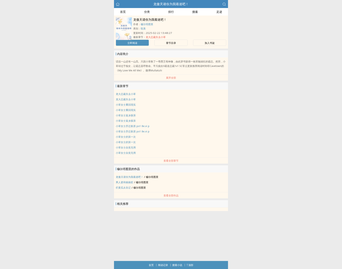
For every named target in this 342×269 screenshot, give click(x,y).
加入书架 (210, 43)
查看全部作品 (171, 195)
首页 (123, 12)
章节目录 (171, 43)
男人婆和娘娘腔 (124, 182)
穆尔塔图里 (147, 24)
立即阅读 (132, 43)
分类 (147, 12)
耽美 (143, 28)
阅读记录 (163, 265)
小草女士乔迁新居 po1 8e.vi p (132, 126)
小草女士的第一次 (126, 136)
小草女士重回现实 (126, 104)
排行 (171, 12)
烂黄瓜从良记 (123, 187)
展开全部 (171, 77)
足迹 (219, 12)
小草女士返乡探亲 (126, 115)
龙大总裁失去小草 (156, 37)
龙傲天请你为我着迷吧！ (171, 4)
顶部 (190, 265)
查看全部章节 (171, 160)
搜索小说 (177, 265)
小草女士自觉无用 (126, 147)
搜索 (195, 12)
